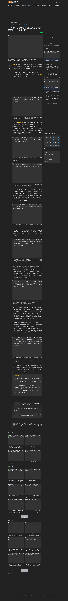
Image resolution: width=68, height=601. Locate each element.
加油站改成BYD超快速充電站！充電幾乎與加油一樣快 (28, 382)
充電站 (26, 24)
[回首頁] (15, 2)
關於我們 (48, 595)
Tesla (10, 24)
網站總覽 (52, 595)
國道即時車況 (47, 152)
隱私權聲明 (36, 595)
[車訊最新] (59, 49)
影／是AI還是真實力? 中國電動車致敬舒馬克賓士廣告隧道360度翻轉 (16, 534)
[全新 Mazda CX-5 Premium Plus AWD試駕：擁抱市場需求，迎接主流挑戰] (16, 440)
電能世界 (30, 5)
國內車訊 (10, 5)
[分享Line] (9, 68)
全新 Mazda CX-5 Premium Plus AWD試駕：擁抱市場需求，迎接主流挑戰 (16, 447)
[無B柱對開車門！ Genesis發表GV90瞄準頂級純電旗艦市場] (16, 558)
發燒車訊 (12, 22)
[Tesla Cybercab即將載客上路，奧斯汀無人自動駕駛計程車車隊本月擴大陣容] (17, 415)
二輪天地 (50, 5)
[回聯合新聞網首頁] (9, 2)
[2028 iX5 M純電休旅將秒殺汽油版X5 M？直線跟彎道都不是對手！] (33, 558)
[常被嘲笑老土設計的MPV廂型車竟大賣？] (16, 542)
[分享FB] (9, 65)
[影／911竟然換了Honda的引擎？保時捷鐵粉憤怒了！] (33, 474)
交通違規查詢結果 (48, 157)
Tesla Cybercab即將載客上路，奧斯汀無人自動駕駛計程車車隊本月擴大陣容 (31, 414)
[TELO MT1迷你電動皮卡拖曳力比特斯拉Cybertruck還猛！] (17, 409)
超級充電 (18, 24)
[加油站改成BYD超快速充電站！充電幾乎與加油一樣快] (33, 440)
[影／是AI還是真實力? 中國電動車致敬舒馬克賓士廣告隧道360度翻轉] (16, 527)
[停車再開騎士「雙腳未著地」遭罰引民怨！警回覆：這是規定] (33, 504)
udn (9, 22)
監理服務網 (47, 161)
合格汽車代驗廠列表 (49, 154)
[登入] (57, 2)
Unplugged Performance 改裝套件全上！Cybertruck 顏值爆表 (30, 403)
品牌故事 (57, 5)
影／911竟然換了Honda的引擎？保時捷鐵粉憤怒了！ (32, 481)
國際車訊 (24, 5)
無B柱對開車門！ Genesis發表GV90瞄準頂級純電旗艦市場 (27, 379)
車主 (22, 24)
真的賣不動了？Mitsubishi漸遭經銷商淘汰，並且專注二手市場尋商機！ (16, 481)
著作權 (32, 595)
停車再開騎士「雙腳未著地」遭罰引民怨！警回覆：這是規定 (33, 511)
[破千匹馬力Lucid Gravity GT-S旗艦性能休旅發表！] (33, 455)
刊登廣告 (15, 595)
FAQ (19, 595)
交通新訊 (37, 5)
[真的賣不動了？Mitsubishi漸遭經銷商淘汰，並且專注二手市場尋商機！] (16, 474)
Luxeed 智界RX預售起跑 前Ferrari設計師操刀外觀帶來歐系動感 (27, 388)
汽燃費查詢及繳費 (48, 159)
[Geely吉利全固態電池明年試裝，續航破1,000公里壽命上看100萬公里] (16, 455)
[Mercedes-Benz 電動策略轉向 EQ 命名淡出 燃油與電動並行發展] (33, 489)
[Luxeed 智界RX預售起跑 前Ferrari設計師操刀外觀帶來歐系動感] (33, 542)
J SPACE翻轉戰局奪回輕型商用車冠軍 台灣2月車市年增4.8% (16, 511)
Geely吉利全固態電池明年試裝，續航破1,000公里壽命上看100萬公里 (27, 391)
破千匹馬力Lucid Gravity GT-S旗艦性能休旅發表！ (33, 462)
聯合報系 (40, 595)
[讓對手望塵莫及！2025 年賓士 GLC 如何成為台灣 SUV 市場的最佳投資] (16, 489)
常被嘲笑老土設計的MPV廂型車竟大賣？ (25, 385)
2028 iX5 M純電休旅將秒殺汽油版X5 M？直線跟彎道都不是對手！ (33, 565)
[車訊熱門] (59, 77)
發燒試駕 (17, 5)
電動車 (14, 24)
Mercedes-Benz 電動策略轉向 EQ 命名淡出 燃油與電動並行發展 (32, 496)
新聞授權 (24, 595)
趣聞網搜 (44, 5)
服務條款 (28, 595)
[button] (59, 2)
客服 (21, 595)
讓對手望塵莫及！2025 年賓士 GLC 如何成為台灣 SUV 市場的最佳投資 (16, 496)
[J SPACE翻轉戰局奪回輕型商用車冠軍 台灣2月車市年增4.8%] (16, 504)
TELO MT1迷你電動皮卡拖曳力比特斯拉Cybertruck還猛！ (30, 409)
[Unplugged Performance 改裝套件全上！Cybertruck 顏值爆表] (17, 404)
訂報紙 (44, 595)
